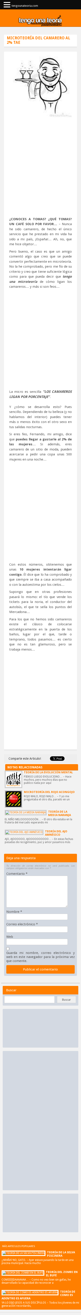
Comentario (16, 874)
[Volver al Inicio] (40, 21)
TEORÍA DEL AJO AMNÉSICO (56, 833)
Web (9, 937)
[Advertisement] (40, 170)
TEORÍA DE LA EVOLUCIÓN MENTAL (48, 772)
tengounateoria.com (25, 5)
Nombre (14, 912)
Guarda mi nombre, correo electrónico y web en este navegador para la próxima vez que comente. (40, 957)
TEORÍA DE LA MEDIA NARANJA (59, 813)
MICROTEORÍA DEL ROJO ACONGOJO (49, 792)
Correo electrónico (22, 924)
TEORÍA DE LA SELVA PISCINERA (61, 1254)
